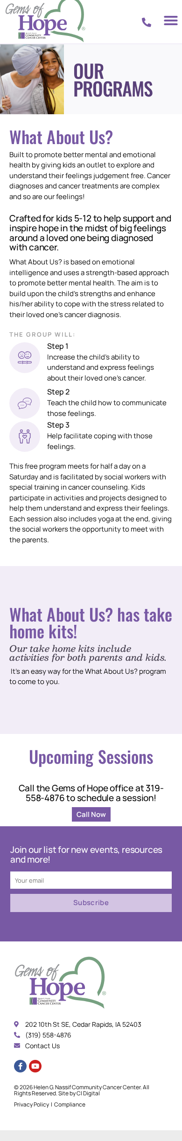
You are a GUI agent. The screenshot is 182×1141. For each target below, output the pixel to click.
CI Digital (88, 1093)
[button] (171, 20)
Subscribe (91, 902)
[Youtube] (35, 1066)
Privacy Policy (31, 1104)
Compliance (69, 1104)
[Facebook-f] (20, 1066)
